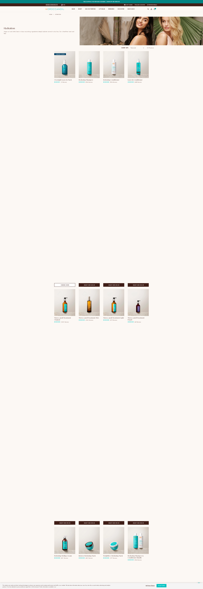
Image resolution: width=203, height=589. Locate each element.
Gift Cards (129, 4)
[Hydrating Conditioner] (113, 64)
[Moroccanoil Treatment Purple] (138, 302)
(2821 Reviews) (89, 558)
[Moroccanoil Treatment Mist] (89, 302)
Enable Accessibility (52, 4)
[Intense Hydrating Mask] (89, 540)
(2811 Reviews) (64, 558)
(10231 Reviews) (65, 322)
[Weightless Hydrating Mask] (113, 540)
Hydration (58, 14)
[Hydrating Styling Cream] (64, 540)
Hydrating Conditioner (111, 80)
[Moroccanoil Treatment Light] (113, 302)
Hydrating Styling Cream (63, 556)
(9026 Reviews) (89, 82)
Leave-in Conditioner (135, 80)
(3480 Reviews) (138, 82)
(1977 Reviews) (113, 558)
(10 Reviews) (64, 82)
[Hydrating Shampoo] (89, 64)
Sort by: (125, 48)
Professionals (152, 4)
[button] (73, 9)
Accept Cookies (161, 585)
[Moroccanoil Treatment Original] (64, 302)
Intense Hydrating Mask (87, 556)
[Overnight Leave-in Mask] (64, 64)
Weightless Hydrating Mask (113, 556)
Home (50, 14)
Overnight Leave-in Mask (63, 80)
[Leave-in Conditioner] (138, 64)
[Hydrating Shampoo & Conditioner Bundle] (138, 540)
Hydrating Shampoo (86, 80)
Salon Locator (140, 4)
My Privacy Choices (150, 585)
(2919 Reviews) (113, 320)
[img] (54, 321)
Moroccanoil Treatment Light (113, 318)
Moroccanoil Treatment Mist (89, 318)
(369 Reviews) (137, 322)
